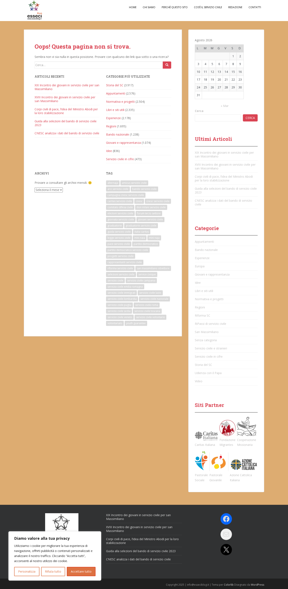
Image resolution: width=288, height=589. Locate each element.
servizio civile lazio (150, 292)
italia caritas (142, 231)
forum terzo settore (149, 213)
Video (198, 381)
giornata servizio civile (121, 219)
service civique (147, 274)
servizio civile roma (146, 305)
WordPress (257, 584)
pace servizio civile (119, 244)
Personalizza (26, 571)
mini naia (139, 238)
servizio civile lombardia (122, 299)
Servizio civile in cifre (120, 159)
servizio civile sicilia (119, 311)
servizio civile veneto (120, 317)
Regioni (111, 126)
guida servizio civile (119, 231)
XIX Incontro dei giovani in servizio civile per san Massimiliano (67, 87)
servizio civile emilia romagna (125, 286)
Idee (109, 151)
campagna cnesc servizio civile (126, 195)
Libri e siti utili (115, 110)
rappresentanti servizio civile (125, 262)
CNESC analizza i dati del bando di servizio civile (67, 133)
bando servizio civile (144, 189)
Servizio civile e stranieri (211, 348)
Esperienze (113, 118)
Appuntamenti (115, 93)
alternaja (113, 183)
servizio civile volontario (150, 317)
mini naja (154, 238)
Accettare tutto (81, 571)
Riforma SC (202, 315)
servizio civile (115, 280)
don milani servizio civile (151, 207)
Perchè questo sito (175, 7)
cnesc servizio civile (158, 201)
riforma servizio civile (120, 268)
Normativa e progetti (120, 102)
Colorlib (229, 584)
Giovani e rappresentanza (123, 143)
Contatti (255, 7)
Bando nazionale (117, 134)
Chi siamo (149, 7)
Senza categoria (206, 340)
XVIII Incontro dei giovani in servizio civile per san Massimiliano (65, 99)
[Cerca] (167, 65)
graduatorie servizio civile (141, 225)
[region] (54, 556)
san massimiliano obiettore (153, 268)
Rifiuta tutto (53, 571)
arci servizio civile (118, 189)
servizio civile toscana (147, 311)
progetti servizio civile (121, 256)
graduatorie (115, 225)
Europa (200, 266)
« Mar (225, 106)
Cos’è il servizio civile (208, 7)
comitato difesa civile (120, 207)
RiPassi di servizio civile (210, 324)
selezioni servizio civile (121, 274)
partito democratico (146, 244)
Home (132, 7)
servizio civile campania (141, 280)
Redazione (235, 7)
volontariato (115, 323)
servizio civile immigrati (121, 292)
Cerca (199, 111)
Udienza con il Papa (208, 373)
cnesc (139, 201)
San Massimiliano (207, 332)
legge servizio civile (119, 238)
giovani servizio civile (150, 219)
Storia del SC (114, 85)
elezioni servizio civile (120, 213)
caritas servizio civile (120, 201)
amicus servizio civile (134, 183)
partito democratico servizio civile (128, 250)
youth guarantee (136, 323)
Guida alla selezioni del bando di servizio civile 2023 (66, 123)
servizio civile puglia (119, 305)
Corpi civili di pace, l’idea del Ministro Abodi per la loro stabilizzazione (66, 111)
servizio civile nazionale (154, 299)
